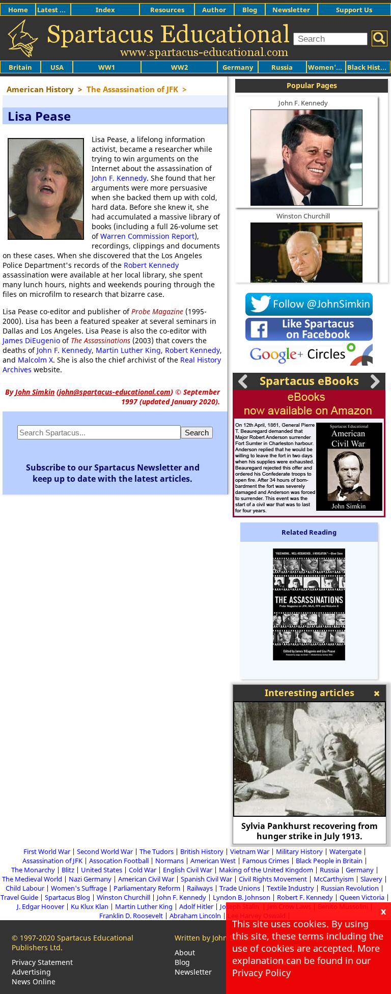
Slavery (371, 878)
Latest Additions (64, 9)
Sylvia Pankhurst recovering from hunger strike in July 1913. (309, 831)
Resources (167, 9)
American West (213, 860)
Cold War (142, 869)
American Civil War (146, 878)
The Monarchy (33, 869)
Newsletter (291, 9)
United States (101, 869)
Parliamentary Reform (147, 888)
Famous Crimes (265, 860)
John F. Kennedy (119, 178)
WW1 (106, 67)
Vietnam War (249, 851)
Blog (249, 9)
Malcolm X (35, 360)
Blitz (68, 869)
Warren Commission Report (147, 236)
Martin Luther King (128, 350)
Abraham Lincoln (195, 915)
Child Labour (25, 888)
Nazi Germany (90, 878)
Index (105, 9)
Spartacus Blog (67, 897)
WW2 (179, 67)
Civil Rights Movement (273, 878)
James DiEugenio (31, 340)
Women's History (336, 67)
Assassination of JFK (52, 860)
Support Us (354, 9)
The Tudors (156, 851)
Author (214, 9)
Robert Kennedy (151, 265)
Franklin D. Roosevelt (131, 915)
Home (18, 9)
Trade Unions (239, 888)
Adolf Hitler (196, 906)
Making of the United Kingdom (266, 869)
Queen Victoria (362, 897)
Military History (299, 851)
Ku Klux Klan (89, 906)
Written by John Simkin (214, 938)
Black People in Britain (329, 860)
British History (202, 851)
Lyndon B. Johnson (241, 897)
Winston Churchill (303, 215)
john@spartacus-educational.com (115, 392)
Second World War (105, 851)
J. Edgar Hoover (40, 906)
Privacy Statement (42, 962)
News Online (33, 981)
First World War (46, 851)
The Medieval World (32, 878)
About (185, 952)
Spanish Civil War (206, 878)
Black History (369, 67)
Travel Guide (19, 897)
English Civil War (187, 869)
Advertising (31, 972)
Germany (237, 67)
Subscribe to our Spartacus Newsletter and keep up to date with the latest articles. (113, 473)
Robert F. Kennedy (305, 897)
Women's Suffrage (79, 888)
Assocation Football (119, 860)
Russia (282, 67)
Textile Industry (290, 888)
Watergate (345, 851)
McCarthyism (334, 878)
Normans (169, 860)
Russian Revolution (350, 888)
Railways (200, 888)
